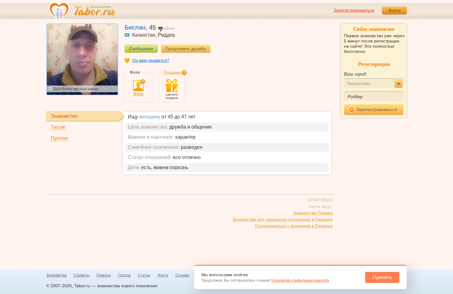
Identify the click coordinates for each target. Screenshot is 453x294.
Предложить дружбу (185, 48)
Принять (382, 277)
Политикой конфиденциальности (300, 280)
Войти (395, 10)
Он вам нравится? (150, 60)
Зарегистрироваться (353, 10)
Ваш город (355, 73)
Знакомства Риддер (313, 212)
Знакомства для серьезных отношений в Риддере (282, 219)
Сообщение (141, 48)
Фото (138, 88)
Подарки (172, 72)
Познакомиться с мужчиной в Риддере (294, 225)
